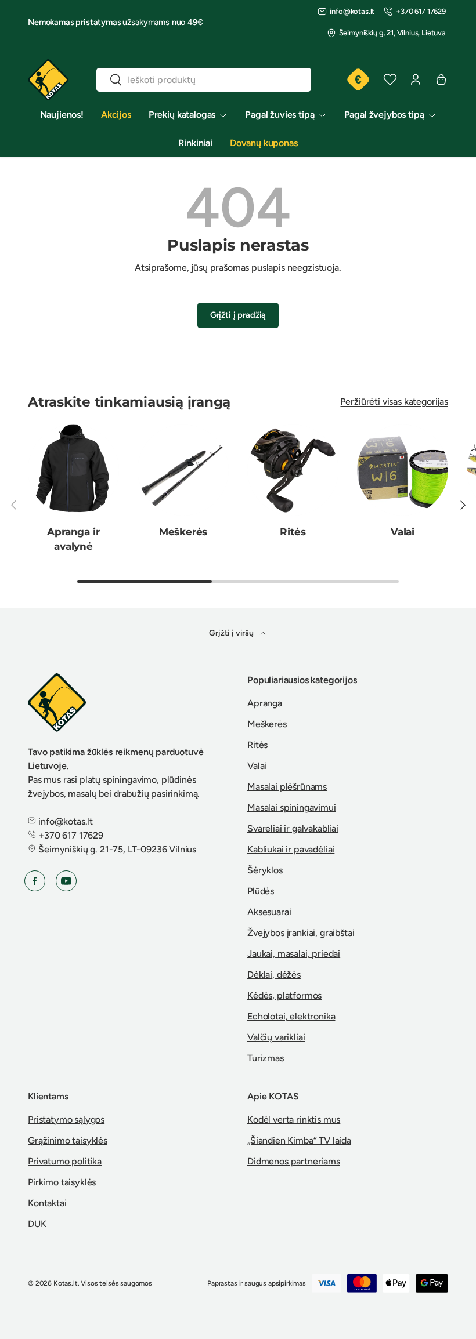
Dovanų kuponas (264, 142)
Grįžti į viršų (232, 633)
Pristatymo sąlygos (66, 1119)
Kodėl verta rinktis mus (293, 1119)
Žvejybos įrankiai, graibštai (301, 932)
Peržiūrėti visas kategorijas (394, 401)
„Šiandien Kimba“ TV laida (299, 1140)
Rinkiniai (195, 142)
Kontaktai (47, 1203)
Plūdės (260, 891)
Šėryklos (265, 870)
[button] (441, 79)
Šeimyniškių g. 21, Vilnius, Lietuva (392, 32)
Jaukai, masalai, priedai (293, 953)
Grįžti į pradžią (238, 315)
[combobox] (203, 80)
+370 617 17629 (421, 11)
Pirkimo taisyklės (62, 1182)
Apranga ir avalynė (73, 538)
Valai (402, 531)
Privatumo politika (65, 1161)
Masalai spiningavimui (291, 807)
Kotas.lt (65, 1283)
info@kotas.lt (352, 11)
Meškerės (183, 531)
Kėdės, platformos (284, 995)
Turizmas (265, 1058)
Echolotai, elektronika (291, 1016)
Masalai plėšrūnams (287, 786)
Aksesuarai (269, 911)
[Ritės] (292, 470)
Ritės (292, 531)
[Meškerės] (183, 470)
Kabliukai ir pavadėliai (290, 849)
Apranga (264, 703)
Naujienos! (62, 114)
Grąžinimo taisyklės (67, 1140)
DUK (37, 1223)
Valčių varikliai (276, 1037)
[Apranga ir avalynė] (73, 470)
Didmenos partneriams (293, 1161)
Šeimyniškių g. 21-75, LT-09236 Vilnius (117, 849)
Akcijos (116, 114)
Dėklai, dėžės (274, 974)
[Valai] (402, 470)
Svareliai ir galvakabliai (292, 828)
